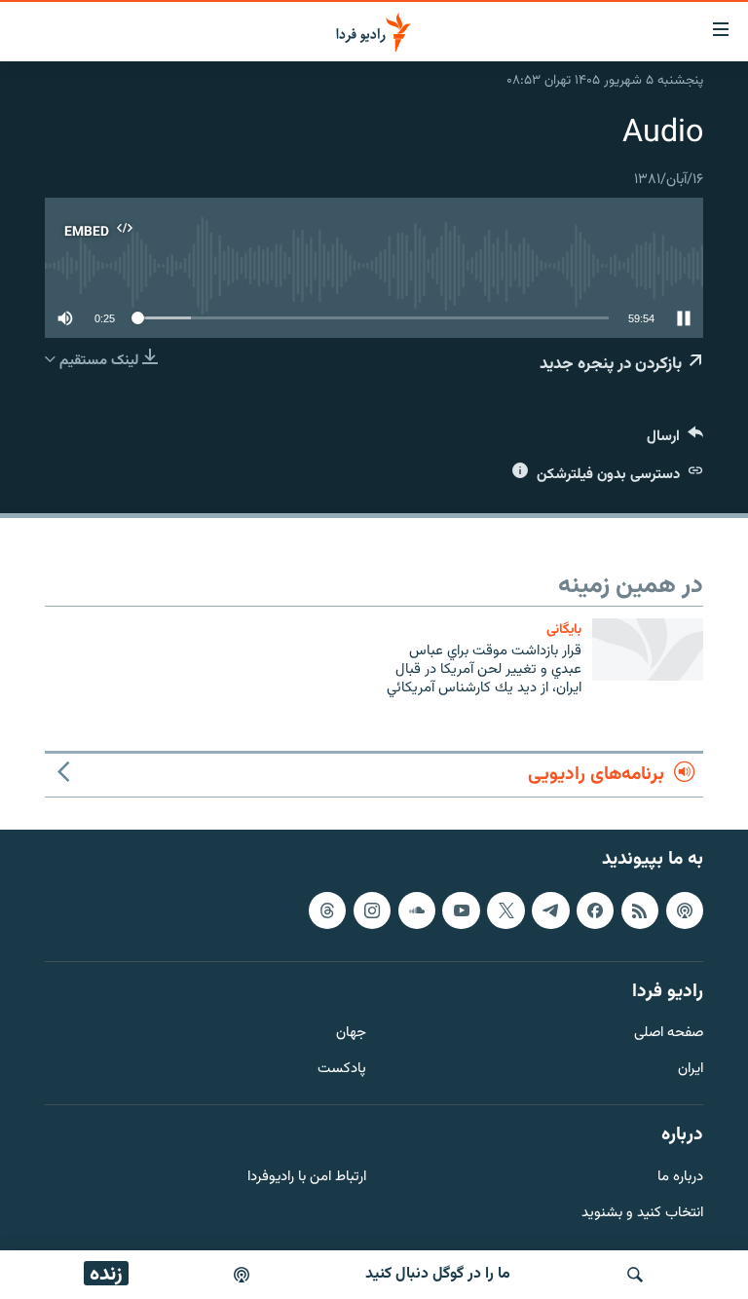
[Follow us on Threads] (327, 909)
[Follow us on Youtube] (460, 909)
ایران (690, 1069)
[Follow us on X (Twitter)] (505, 909)
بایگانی (563, 629)
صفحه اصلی (668, 1033)
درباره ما (680, 1177)
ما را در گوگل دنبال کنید (437, 1274)
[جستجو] (635, 1274)
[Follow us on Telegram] (550, 909)
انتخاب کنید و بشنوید (642, 1213)
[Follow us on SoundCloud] (416, 909)
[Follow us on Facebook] (595, 909)
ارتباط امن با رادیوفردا (306, 1177)
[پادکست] (241, 1274)
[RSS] (639, 909)
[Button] (675, 441)
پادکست (342, 1069)
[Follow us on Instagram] (372, 909)
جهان (351, 1033)
